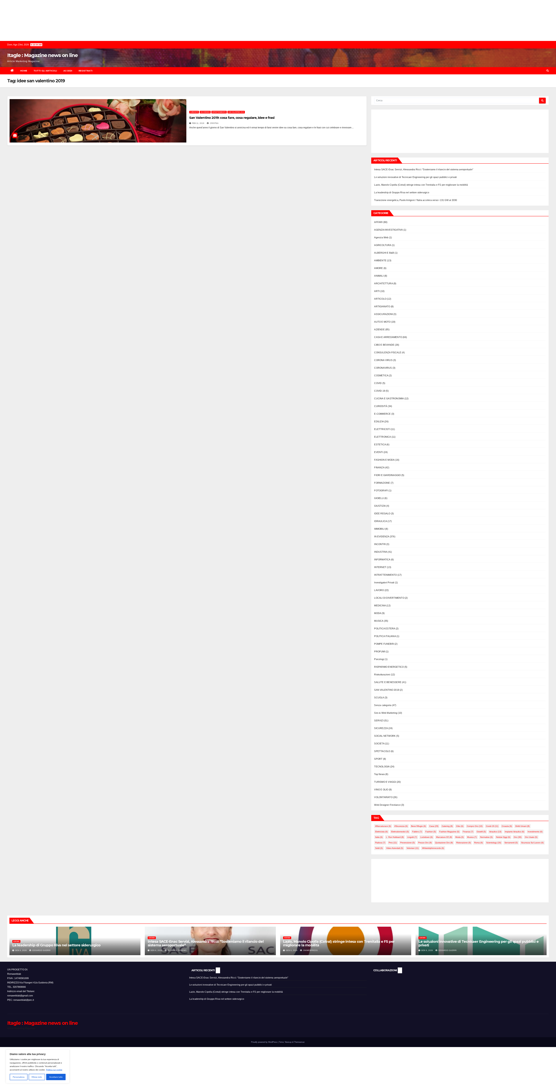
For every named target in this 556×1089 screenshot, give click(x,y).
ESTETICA (380, 444)
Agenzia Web (381, 237)
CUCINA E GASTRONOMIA (389, 398)
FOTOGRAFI (381, 490)
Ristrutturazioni (382, 674)
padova (380, 842)
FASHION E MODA (384, 460)
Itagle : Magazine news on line (42, 55)
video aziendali (394, 848)
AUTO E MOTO (382, 322)
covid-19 (492, 826)
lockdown (426, 837)
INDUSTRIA (380, 552)
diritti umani (522, 826)
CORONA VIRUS (383, 360)
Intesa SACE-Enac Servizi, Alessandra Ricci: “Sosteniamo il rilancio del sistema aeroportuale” (423, 169)
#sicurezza (401, 826)
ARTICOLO (380, 299)
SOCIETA (379, 743)
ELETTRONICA (382, 437)
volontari (413, 848)
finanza (468, 831)
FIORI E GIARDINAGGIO (387, 475)
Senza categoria (382, 705)
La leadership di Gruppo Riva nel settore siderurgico (401, 192)
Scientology (493, 842)
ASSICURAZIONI (383, 314)
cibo (459, 826)
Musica (472, 837)
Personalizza (18, 1077)
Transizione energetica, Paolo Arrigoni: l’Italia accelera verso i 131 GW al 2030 (415, 200)
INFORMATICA (382, 559)
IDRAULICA (380, 521)
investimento (535, 831)
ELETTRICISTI (382, 429)
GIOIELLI (379, 498)
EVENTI (378, 452)
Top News (379, 774)
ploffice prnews (176, 950)
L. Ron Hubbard (395, 837)
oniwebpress (310, 950)
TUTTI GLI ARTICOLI (45, 70)
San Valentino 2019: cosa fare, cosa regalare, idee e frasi (231, 118)
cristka (213, 123)
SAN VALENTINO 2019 (236, 112)
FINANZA (379, 467)
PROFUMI (379, 651)
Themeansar (299, 1042)
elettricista (381, 831)
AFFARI (378, 222)
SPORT (378, 759)
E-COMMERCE (382, 414)
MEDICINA (380, 605)
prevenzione (407, 842)
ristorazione (463, 842)
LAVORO (379, 590)
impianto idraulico (514, 831)
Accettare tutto (56, 1077)
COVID (378, 383)
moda (459, 837)
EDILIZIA (379, 421)
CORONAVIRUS (383, 368)
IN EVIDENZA (205, 112)
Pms (393, 842)
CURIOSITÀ (194, 112)
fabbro (417, 831)
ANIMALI (379, 276)
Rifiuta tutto (37, 1077)
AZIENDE (379, 329)
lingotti (412, 837)
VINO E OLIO (381, 789)
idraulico (495, 831)
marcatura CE (444, 837)
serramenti (511, 842)
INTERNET (380, 567)
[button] (547, 70)
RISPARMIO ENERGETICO (389, 667)
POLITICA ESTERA (384, 628)
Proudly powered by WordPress (264, 1042)
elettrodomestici (400, 831)
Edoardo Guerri (41, 950)
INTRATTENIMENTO (219, 112)
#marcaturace (383, 826)
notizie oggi (503, 837)
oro (518, 837)
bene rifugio (418, 826)
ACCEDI (67, 70)
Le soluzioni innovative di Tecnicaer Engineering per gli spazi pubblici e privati (415, 177)
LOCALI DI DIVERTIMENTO (389, 598)
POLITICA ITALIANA (385, 636)
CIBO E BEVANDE (384, 345)
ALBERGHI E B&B (384, 253)
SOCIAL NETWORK (385, 736)
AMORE (378, 268)
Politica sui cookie (54, 1070)
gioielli (481, 831)
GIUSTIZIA (380, 506)
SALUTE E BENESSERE (387, 682)
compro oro (475, 826)
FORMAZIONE (382, 483)
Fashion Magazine (449, 831)
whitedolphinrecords (433, 848)
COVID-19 (379, 391)
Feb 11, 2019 (198, 123)
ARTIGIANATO (382, 306)
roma (478, 842)
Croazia (507, 826)
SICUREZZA (381, 728)
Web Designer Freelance (387, 805)
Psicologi (379, 659)
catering (447, 826)
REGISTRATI (86, 70)
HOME (23, 70)
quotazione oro (444, 842)
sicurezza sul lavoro (532, 842)
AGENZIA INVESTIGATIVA (388, 230)
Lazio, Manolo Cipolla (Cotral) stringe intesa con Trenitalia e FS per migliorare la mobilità (421, 185)
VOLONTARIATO (383, 797)
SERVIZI (378, 720)
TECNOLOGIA (381, 766)
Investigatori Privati (384, 582)
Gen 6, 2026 (21, 950)
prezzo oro (425, 842)
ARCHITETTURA (383, 283)
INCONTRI (380, 544)
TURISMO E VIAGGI (385, 782)
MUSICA (378, 621)
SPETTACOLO (382, 751)
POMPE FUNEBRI (384, 644)
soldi (379, 848)
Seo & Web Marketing (385, 713)
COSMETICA (381, 375)
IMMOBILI (379, 529)
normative (486, 837)
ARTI (377, 291)
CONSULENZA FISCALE (387, 352)
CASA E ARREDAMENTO (388, 337)
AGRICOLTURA (382, 245)
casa (433, 826)
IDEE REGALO (382, 513)
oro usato (531, 837)
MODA (377, 613)
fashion (430, 831)
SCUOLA (379, 697)
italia (379, 837)
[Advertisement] (87, 20)
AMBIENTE (380, 260)
